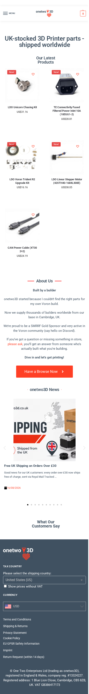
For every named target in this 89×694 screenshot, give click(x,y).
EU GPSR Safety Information (21, 643)
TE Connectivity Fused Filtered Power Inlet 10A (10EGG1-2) (67, 111)
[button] (82, 13)
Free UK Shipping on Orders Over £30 (30, 466)
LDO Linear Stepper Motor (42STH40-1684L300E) (67, 181)
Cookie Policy (11, 638)
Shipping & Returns (15, 626)
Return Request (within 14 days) (23, 657)
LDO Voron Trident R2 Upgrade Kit (22, 181)
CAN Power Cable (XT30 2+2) (22, 249)
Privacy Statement (15, 632)
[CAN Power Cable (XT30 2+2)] (22, 225)
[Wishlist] (33, 74)
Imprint (7, 650)
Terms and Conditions (17, 619)
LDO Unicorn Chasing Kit (22, 107)
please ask (15, 344)
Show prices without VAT (25, 586)
